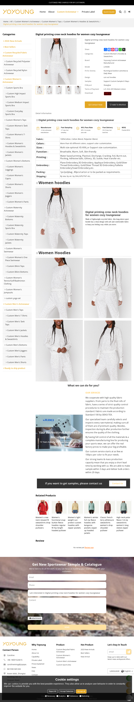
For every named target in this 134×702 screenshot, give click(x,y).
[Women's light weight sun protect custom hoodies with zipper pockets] (75, 507)
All (11, 21)
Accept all (81, 691)
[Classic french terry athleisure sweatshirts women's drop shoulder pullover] (107, 507)
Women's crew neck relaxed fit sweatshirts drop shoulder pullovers (43, 522)
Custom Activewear (66, 11)
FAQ (33, 671)
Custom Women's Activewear (27, 21)
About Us (35, 653)
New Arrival (85, 656)
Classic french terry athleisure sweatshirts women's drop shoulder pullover (107, 524)
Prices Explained (38, 664)
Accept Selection (66, 691)
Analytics (62, 696)
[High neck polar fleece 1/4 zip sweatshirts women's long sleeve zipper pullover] (123, 507)
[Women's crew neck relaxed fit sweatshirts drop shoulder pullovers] (43, 507)
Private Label (88, 11)
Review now (89, 548)
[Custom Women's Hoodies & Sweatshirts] (107, 93)
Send (67, 627)
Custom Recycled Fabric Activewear (65, 650)
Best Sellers (85, 653)
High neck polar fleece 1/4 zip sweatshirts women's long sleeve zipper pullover (123, 524)
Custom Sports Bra (63, 665)
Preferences (73, 696)
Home (43, 11)
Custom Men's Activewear (66, 661)
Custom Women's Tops (52, 21)
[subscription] (128, 651)
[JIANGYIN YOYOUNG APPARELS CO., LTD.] (18, 11)
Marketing (85, 696)
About (51, 11)
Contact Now (96, 104)
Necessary (51, 696)
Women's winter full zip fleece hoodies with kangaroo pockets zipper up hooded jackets (91, 525)
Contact (35, 675)
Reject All (52, 691)
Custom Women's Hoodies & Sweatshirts (81, 21)
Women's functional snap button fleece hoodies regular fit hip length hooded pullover (59, 524)
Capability (35, 656)
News (34, 667)
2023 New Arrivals (87, 649)
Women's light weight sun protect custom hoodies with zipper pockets (74, 522)
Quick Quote (109, 12)
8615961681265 (14, 669)
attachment (36, 618)
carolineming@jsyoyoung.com (20, 664)
